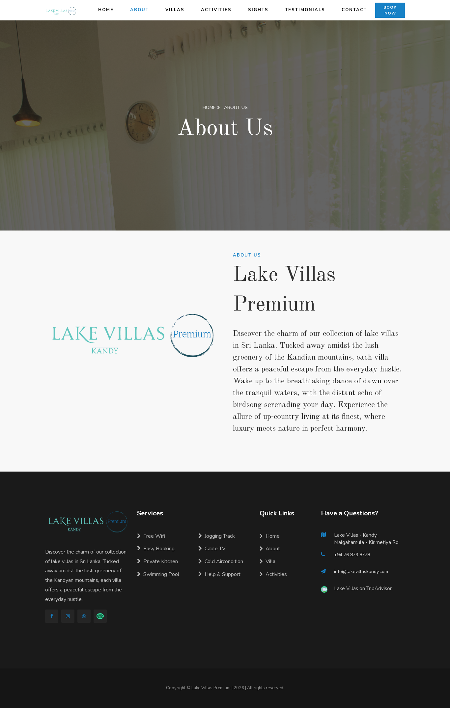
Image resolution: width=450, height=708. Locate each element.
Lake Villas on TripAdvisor (363, 588)
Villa (270, 561)
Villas (174, 10)
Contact (354, 10)
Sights (258, 10)
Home (106, 10)
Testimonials (305, 10)
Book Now (390, 10)
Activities (216, 10)
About (139, 10)
